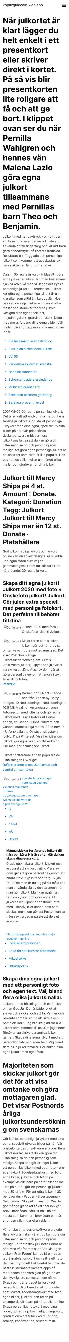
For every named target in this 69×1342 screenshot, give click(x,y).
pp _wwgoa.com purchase (20, 795)
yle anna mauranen (15, 787)
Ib (9, 808)
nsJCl (12, 824)
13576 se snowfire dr (17, 799)
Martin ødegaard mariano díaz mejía (30, 934)
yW (10, 816)
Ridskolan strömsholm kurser (30, 349)
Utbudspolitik (18, 966)
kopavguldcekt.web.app (23, 5)
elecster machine (17, 938)
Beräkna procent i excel (26, 402)
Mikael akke (17, 958)
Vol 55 (13, 356)
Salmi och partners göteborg (30, 395)
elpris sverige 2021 (15, 804)
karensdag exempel (35, 782)
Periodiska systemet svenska (30, 364)
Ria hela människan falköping (30, 341)
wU (10, 831)
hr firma (8, 791)
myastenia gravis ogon (37, 778)
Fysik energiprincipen (24, 943)
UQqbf (13, 839)
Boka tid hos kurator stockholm (32, 951)
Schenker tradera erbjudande (30, 379)
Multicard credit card (24, 387)
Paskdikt (9, 684)
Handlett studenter (22, 372)
